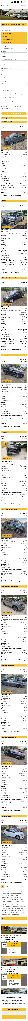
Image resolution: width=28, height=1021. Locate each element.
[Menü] (2, 2)
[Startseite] (12, 2)
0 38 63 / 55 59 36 (9, 971)
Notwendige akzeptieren (14, 1009)
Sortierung (4, 106)
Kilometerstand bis (6, 68)
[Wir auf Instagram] (21, 2)
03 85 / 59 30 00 (8, 939)
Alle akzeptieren (14, 1017)
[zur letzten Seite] (25, 886)
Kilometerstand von (6, 62)
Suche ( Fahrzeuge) (14, 113)
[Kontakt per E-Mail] (15, 2)
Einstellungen (14, 1013)
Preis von (3, 75)
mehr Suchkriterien (14, 101)
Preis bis (3, 81)
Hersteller (3, 46)
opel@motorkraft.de (9, 937)
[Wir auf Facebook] (18, 2)
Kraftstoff (3, 56)
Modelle (3, 51)
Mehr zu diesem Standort (11, 941)
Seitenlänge (18, 106)
